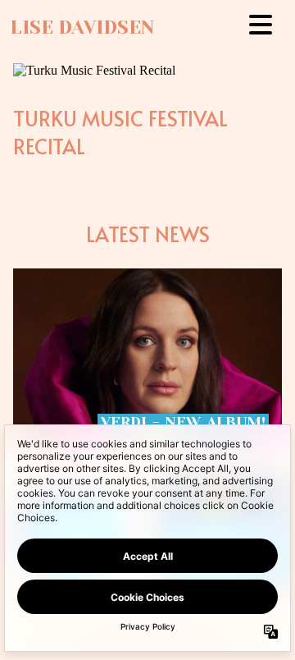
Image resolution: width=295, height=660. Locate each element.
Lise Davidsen (82, 27)
